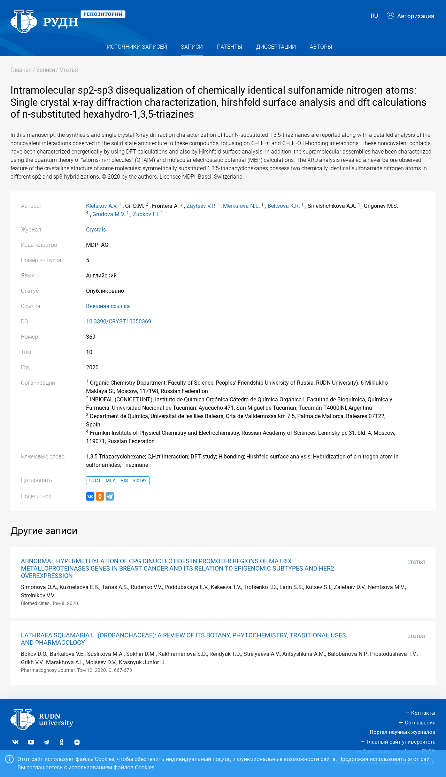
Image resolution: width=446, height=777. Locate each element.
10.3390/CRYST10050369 (118, 321)
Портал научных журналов (403, 732)
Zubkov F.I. (146, 214)
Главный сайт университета (401, 742)
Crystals (96, 229)
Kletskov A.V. (101, 206)
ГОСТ (95, 481)
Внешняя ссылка (108, 306)
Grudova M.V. (108, 214)
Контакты (423, 713)
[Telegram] (110, 496)
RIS (124, 481)
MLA (111, 481)
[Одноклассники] (100, 496)
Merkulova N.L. (241, 206)
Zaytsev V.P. (200, 206)
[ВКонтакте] (90, 496)
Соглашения (420, 723)
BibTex (139, 481)
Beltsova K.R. (284, 206)
